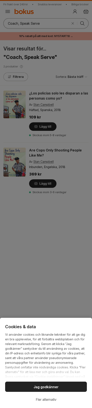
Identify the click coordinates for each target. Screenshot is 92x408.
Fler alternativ (46, 399)
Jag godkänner (46, 387)
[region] (46, 363)
